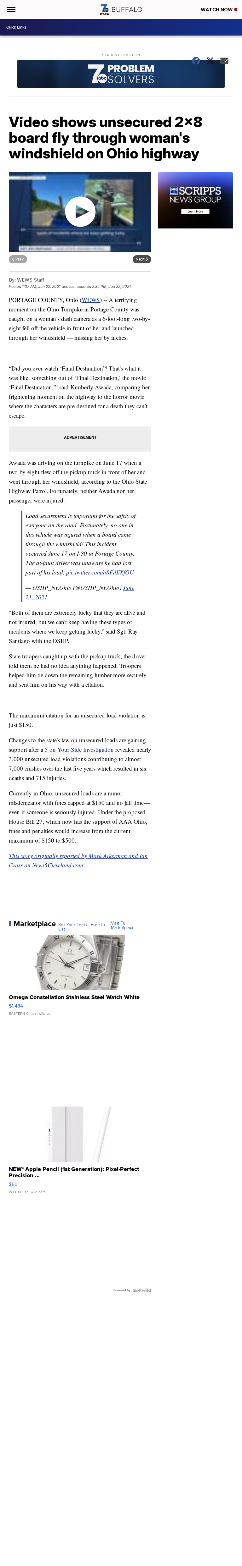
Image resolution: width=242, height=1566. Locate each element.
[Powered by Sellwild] (142, 1290)
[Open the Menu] (10, 9)
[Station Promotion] (121, 74)
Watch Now (217, 10)
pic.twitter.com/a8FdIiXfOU (100, 572)
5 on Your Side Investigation (79, 749)
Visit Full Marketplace (123, 925)
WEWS (91, 300)
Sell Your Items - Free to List (81, 927)
